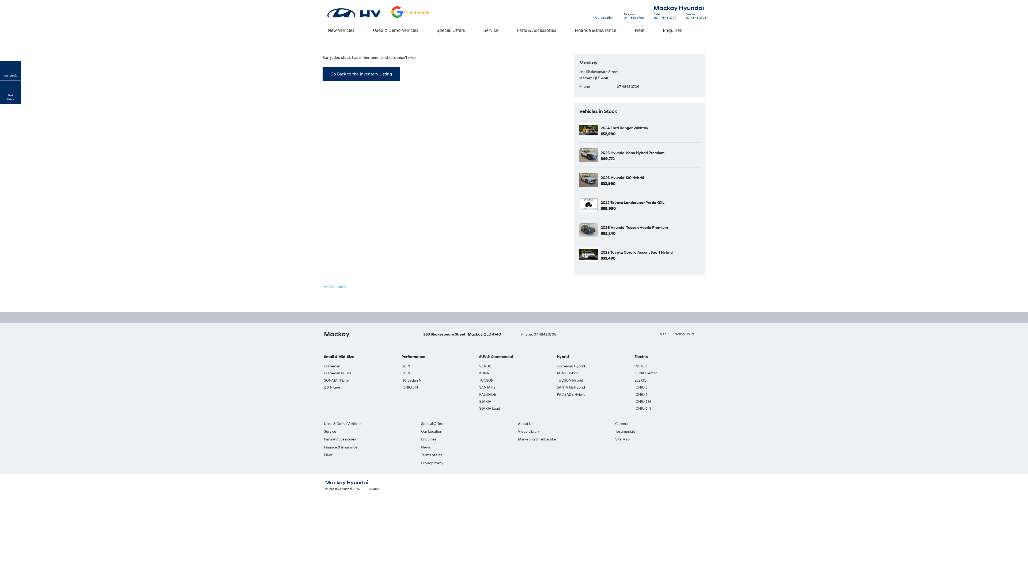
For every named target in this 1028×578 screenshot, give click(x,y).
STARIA (485, 401)
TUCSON (486, 380)
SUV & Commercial (496, 357)
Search (700, 30)
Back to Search (334, 287)
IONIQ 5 (640, 387)
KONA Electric (645, 373)
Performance (413, 357)
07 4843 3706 (634, 17)
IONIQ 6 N (642, 408)
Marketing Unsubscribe (537, 439)
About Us (525, 423)
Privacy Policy (432, 463)
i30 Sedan (332, 366)
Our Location (604, 18)
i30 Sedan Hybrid (571, 366)
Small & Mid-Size (339, 357)
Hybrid (563, 357)
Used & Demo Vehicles (395, 30)
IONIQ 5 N (410, 387)
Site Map (622, 439)
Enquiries (672, 30)
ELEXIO (640, 380)
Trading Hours (683, 334)
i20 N (406, 366)
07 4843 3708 (696, 17)
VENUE (485, 366)
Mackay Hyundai (678, 8)
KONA (484, 373)
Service (490, 30)
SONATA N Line (336, 380)
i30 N (406, 373)
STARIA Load (489, 408)
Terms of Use (432, 454)
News (425, 447)
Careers (621, 423)
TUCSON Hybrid (570, 380)
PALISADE (487, 394)
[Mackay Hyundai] (353, 12)
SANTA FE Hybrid (571, 387)
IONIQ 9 (641, 394)
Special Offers (451, 30)
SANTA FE (487, 387)
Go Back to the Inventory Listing (361, 74)
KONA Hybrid (568, 373)
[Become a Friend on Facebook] (530, 317)
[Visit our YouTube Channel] (515, 317)
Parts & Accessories (536, 30)
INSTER (640, 366)
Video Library (529, 431)
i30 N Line (332, 387)
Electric (641, 357)
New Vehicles (341, 30)
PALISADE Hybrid (571, 394)
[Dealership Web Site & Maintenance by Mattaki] (692, 486)
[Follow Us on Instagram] (501, 317)
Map (663, 334)
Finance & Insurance (595, 30)
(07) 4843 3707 (665, 17)
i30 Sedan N (411, 380)
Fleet (640, 30)
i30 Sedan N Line (338, 373)
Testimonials (625, 431)
